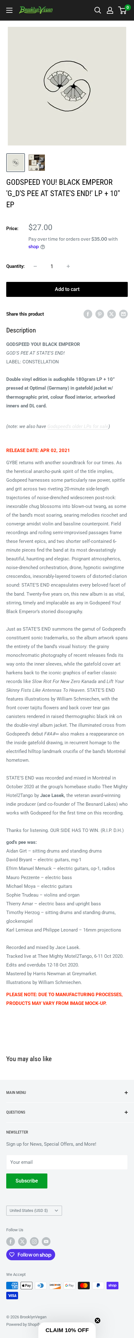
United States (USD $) (29, 1210)
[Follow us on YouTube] (46, 1241)
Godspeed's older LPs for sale (77, 426)
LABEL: (13, 362)
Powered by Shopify (23, 1324)
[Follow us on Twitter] (22, 1241)
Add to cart (67, 289)
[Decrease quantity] (35, 266)
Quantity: (15, 266)
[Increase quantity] (68, 266)
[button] (67, 1330)
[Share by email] (123, 313)
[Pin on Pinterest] (99, 313)
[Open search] (97, 10)
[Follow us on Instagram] (34, 1241)
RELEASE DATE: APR (28, 450)
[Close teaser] (97, 1320)
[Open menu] (9, 10)
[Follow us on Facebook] (10, 1241)
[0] (123, 10)
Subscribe (27, 1181)
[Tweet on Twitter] (111, 313)
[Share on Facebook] (88, 313)
